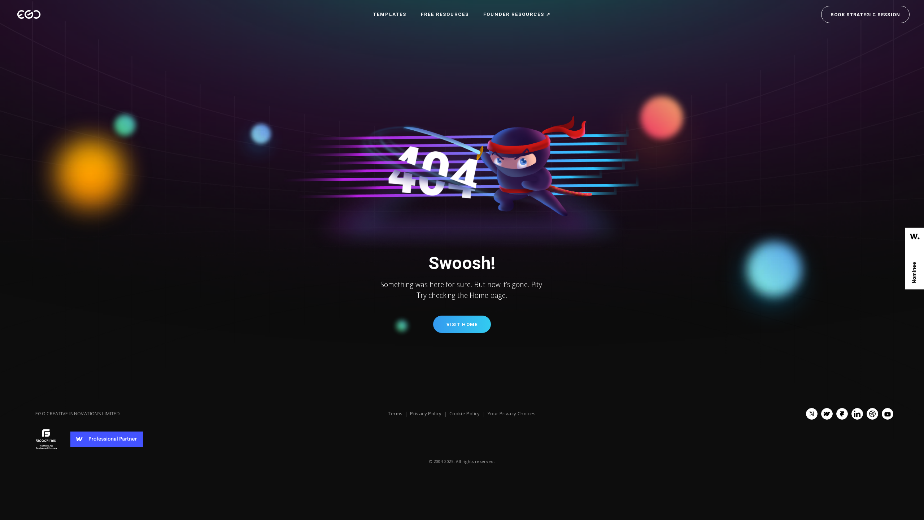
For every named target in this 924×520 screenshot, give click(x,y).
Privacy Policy (425, 414)
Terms (395, 414)
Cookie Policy (464, 414)
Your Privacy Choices (512, 414)
